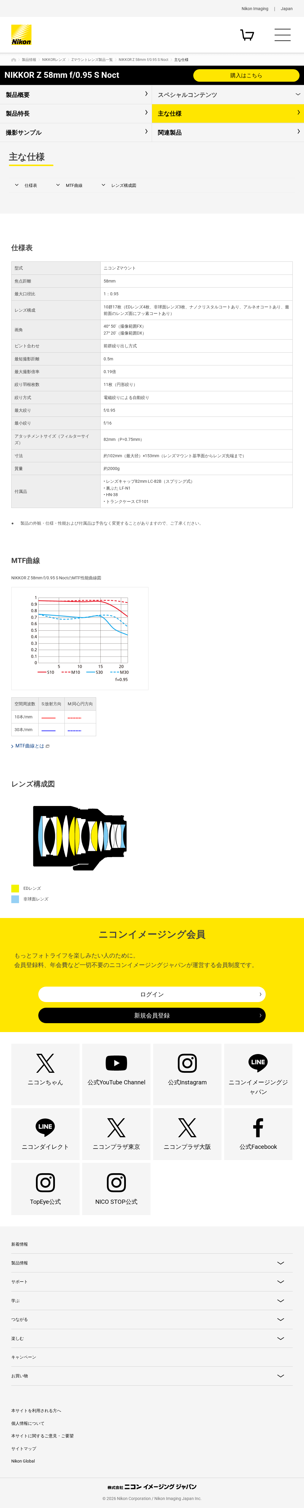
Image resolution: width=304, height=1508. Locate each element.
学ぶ (15, 1300)
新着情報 (19, 1244)
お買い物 (19, 1375)
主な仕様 (170, 113)
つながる (19, 1319)
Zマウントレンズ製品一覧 (92, 60)
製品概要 (18, 94)
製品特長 (18, 113)
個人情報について (28, 1423)
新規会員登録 (152, 1015)
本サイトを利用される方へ (36, 1410)
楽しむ (17, 1338)
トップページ (13, 59)
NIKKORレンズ (54, 60)
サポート (19, 1281)
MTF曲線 (74, 185)
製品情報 (29, 60)
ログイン (152, 994)
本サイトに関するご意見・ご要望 (42, 1435)
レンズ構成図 (123, 185)
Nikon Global (23, 1461)
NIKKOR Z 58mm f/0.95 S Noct (143, 60)
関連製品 (170, 132)
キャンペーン (23, 1357)
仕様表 (31, 185)
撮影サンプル (24, 132)
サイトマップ (23, 1448)
